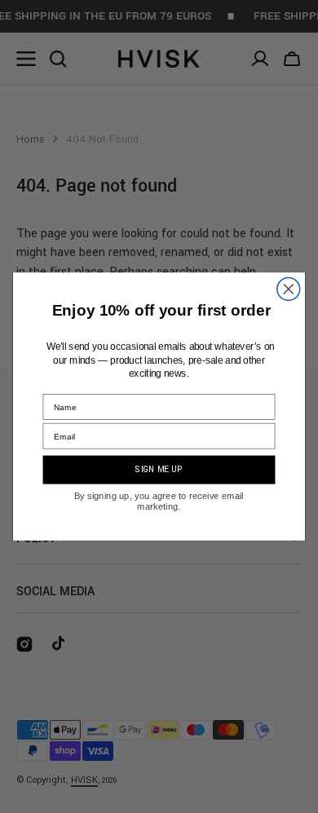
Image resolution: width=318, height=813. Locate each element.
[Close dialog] (288, 289)
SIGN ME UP (158, 469)
